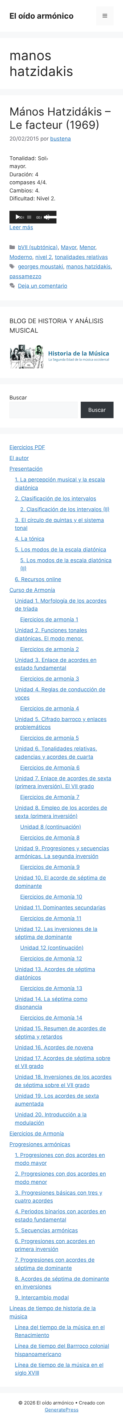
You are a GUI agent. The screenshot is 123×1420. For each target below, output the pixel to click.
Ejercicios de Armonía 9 (50, 867)
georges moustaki (40, 266)
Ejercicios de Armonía (36, 1133)
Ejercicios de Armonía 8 (49, 837)
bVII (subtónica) (38, 247)
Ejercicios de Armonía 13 (51, 988)
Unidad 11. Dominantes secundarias (60, 907)
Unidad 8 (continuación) (50, 827)
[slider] (49, 216)
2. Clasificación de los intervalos (55, 498)
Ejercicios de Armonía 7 (49, 797)
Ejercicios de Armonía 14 (51, 1018)
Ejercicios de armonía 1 (49, 619)
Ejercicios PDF (27, 447)
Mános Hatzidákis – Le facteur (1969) (60, 118)
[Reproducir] (18, 217)
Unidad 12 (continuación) (52, 948)
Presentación (26, 469)
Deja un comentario (42, 286)
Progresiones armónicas (39, 1144)
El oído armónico (41, 16)
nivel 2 (43, 257)
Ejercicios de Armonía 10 (51, 897)
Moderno (20, 257)
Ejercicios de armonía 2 (49, 649)
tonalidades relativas (81, 257)
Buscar (18, 397)
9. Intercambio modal (42, 1297)
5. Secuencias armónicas (46, 1230)
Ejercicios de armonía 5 (49, 738)
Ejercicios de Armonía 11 (50, 918)
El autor (19, 458)
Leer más (21, 227)
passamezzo (25, 276)
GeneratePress (62, 1410)
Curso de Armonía (32, 590)
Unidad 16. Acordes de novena (54, 1047)
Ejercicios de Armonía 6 (50, 767)
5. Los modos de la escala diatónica (60, 549)
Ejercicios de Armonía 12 (51, 958)
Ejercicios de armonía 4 (49, 708)
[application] (32, 217)
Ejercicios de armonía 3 (49, 678)
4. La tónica (29, 539)
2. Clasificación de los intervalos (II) (64, 509)
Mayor (68, 247)
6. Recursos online (38, 579)
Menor (87, 247)
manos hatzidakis (88, 266)
